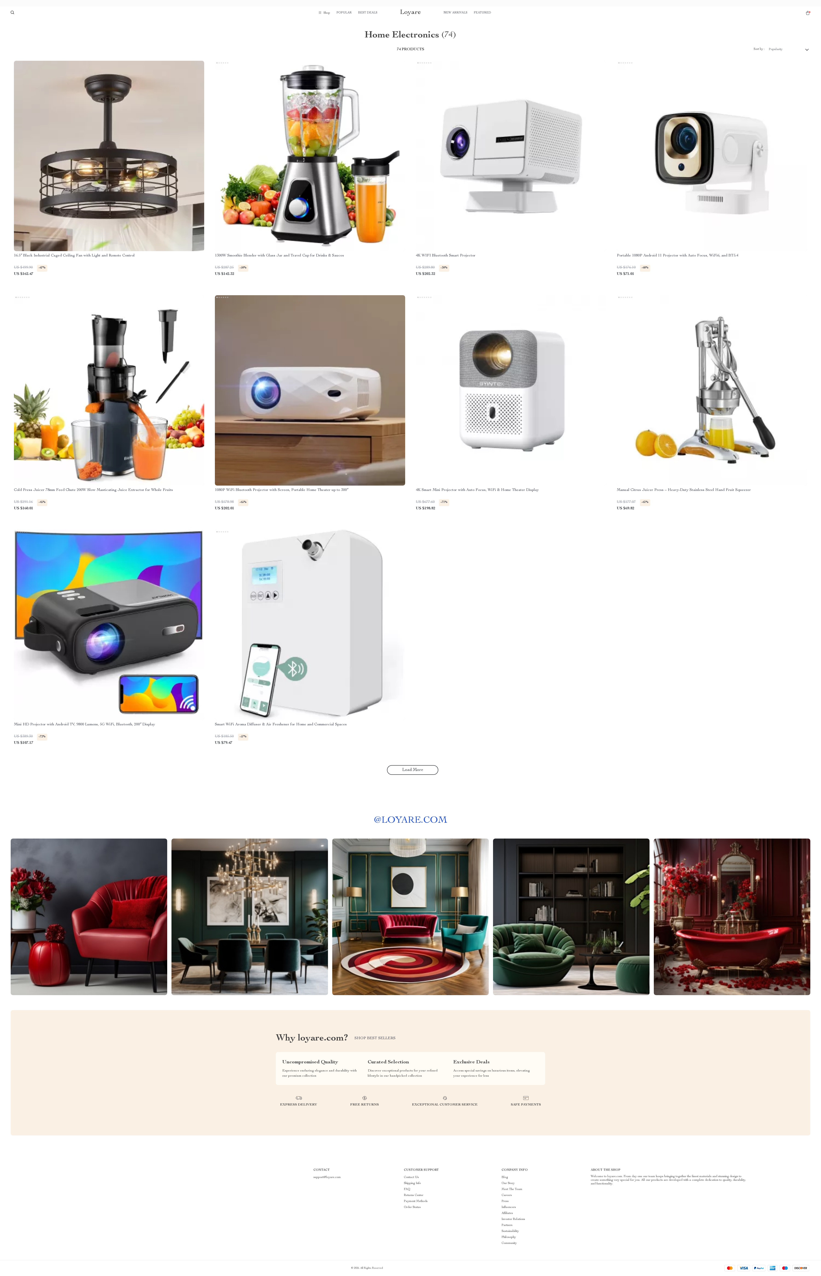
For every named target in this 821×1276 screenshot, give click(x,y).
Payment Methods (416, 1201)
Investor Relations (513, 1219)
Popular (344, 12)
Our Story (508, 1183)
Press (505, 1201)
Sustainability (510, 1231)
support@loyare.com (327, 1177)
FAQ (407, 1189)
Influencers (509, 1207)
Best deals (367, 12)
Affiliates (507, 1213)
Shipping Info (412, 1183)
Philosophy (509, 1237)
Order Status (412, 1207)
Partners (507, 1225)
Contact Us (411, 1177)
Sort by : (759, 49)
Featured (482, 12)
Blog (505, 1177)
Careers (507, 1195)
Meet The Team (512, 1189)
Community (509, 1243)
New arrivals (455, 12)
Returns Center (413, 1195)
